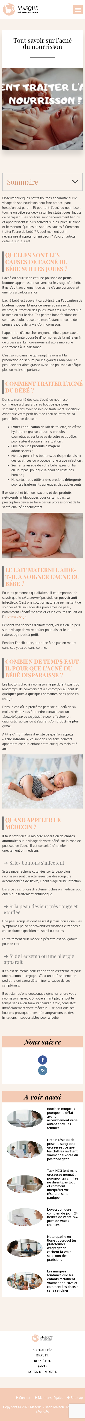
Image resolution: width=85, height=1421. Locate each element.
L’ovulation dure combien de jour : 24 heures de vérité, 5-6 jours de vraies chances (62, 1217)
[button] (78, 9)
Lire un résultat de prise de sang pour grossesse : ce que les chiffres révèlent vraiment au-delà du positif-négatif (62, 1149)
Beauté (42, 1355)
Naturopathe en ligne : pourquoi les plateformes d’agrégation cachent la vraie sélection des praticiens (61, 1248)
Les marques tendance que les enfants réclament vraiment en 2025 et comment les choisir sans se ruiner (62, 1280)
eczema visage (15, 617)
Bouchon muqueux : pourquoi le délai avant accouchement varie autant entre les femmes (62, 1118)
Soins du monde (42, 1372)
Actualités (43, 1350)
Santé (42, 1366)
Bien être (42, 1361)
